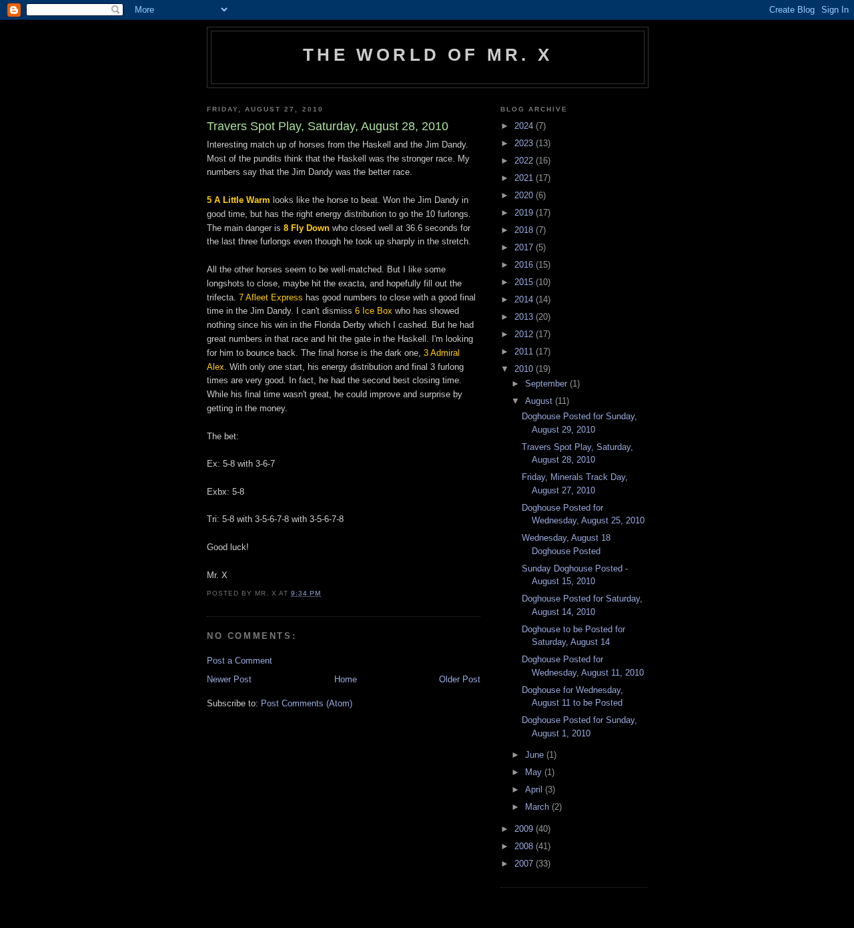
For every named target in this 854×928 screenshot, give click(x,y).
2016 (525, 265)
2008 (525, 846)
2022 (525, 161)
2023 (525, 143)
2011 (525, 351)
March (538, 807)
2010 (525, 369)
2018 (525, 230)
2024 (525, 126)
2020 (525, 195)
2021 (525, 178)
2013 (525, 317)
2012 (525, 334)
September (547, 384)
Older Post (459, 679)
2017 (525, 247)
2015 (525, 282)
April (535, 789)
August (540, 401)
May (534, 772)
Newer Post (229, 679)
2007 (525, 864)
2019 (525, 213)
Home (345, 679)
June (535, 755)
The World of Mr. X (427, 55)
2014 (525, 299)
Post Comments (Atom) (306, 703)
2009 (525, 829)
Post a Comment (239, 661)
